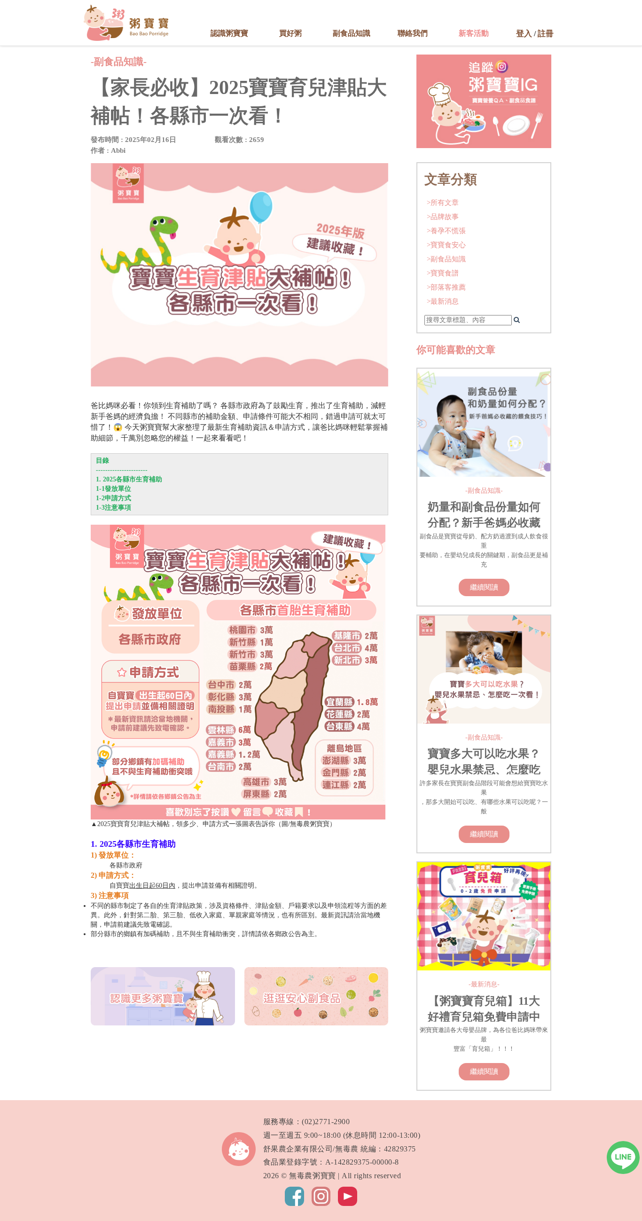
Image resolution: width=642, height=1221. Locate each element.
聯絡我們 (413, 33)
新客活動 (474, 33)
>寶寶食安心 (446, 245)
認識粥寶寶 (229, 33)
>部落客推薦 (446, 287)
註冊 (546, 33)
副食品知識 (351, 33)
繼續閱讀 (484, 587)
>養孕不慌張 (446, 231)
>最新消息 (443, 301)
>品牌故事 (443, 217)
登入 (524, 33)
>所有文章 (443, 202)
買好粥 (290, 33)
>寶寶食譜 (443, 273)
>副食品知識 (446, 259)
